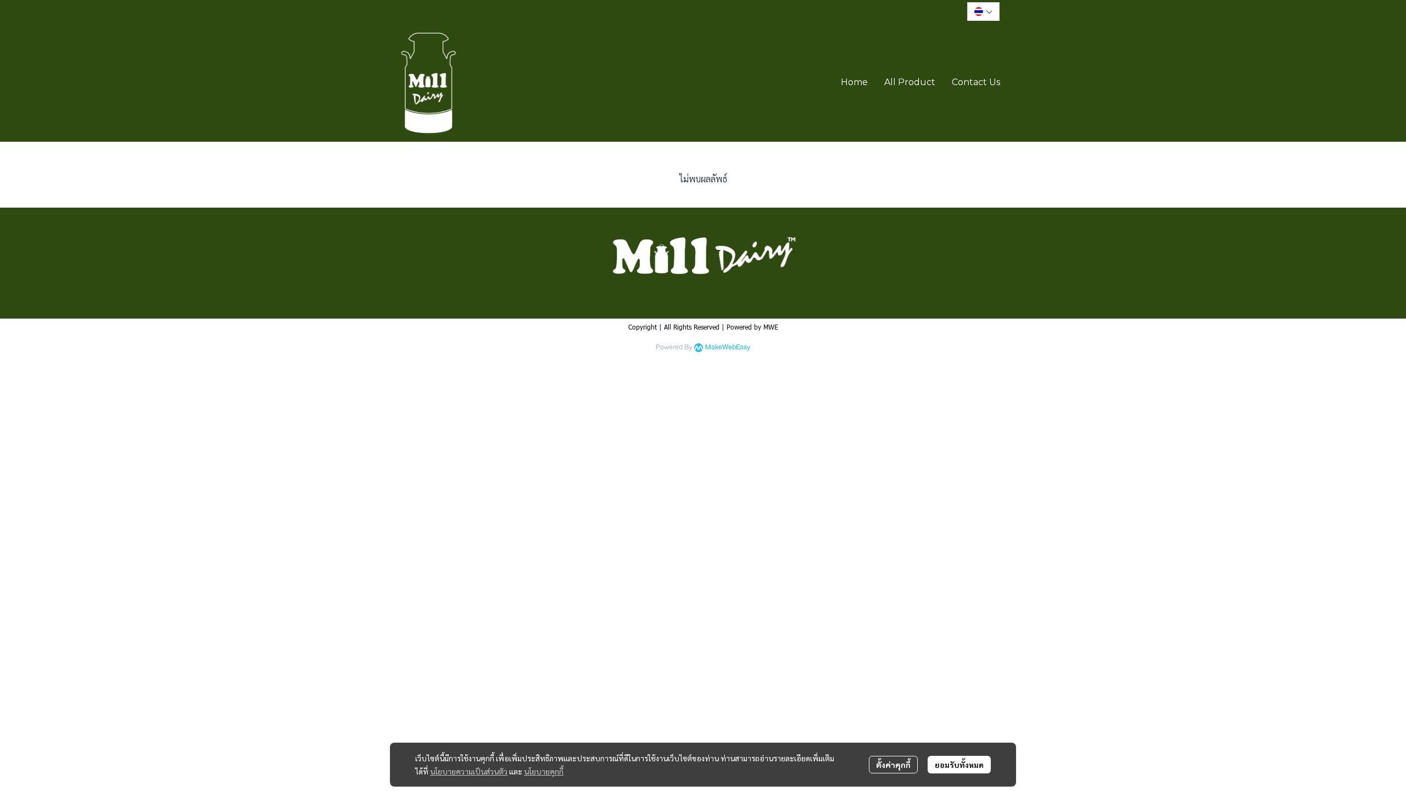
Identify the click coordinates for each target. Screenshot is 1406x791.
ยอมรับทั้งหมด (959, 765)
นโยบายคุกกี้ (543, 771)
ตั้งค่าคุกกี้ (893, 765)
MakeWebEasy (727, 347)
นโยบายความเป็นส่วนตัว (468, 771)
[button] (983, 11)
